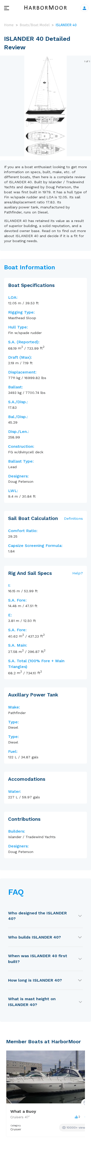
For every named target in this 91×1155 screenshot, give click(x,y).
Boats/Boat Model (35, 25)
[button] (45, 152)
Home (9, 25)
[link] (74, 1127)
